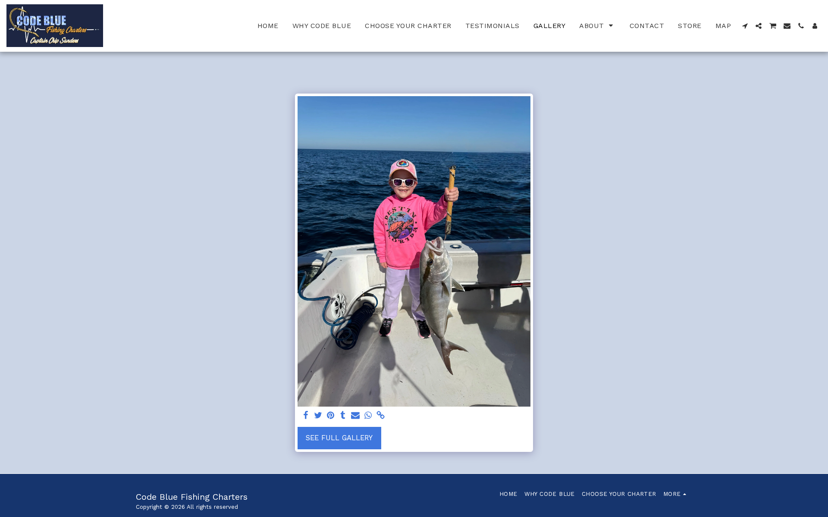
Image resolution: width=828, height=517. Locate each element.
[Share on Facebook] (305, 416)
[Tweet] (318, 416)
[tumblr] (343, 416)
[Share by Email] (355, 416)
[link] (380, 416)
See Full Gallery (339, 438)
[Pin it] (330, 416)
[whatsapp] (368, 416)
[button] (597, 26)
